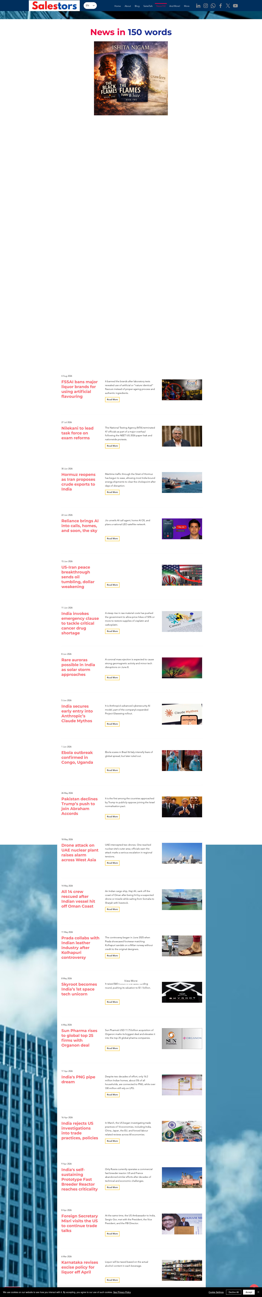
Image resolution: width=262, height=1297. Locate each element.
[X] (228, 6)
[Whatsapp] (213, 6)
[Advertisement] (55, 867)
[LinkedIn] (198, 6)
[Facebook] (220, 6)
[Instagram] (206, 6)
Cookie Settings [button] (216, 1292)
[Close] (258, 1292)
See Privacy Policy (122, 1292)
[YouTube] (235, 6)
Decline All (234, 1292)
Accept (249, 1292)
